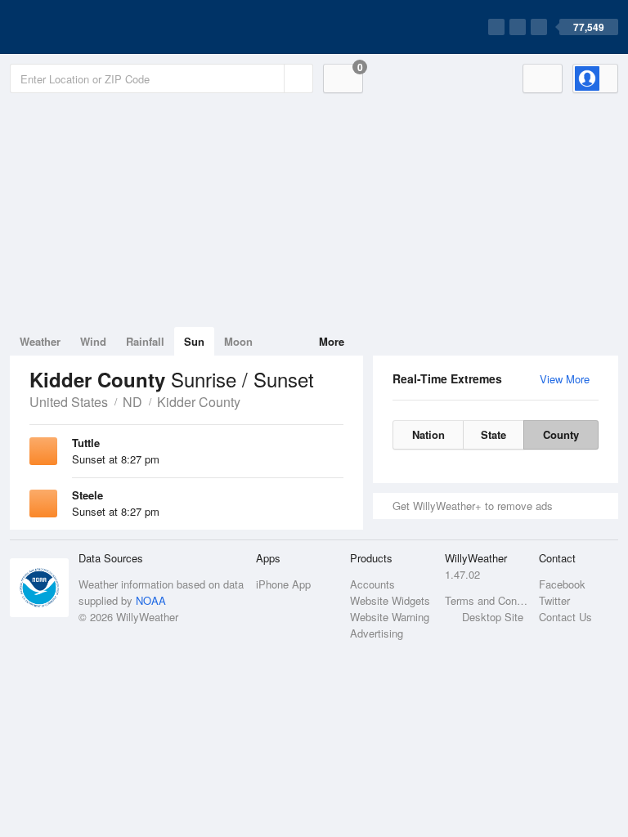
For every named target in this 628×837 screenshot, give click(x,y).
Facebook (562, 584)
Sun (194, 341)
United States (68, 401)
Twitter (554, 600)
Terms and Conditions (487, 600)
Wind (93, 341)
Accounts (372, 584)
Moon (238, 341)
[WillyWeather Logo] (87, 27)
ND (132, 401)
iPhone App (283, 584)
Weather (40, 341)
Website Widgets (390, 600)
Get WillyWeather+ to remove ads (472, 505)
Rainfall (145, 341)
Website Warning (389, 616)
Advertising (376, 633)
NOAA (151, 600)
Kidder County (198, 401)
